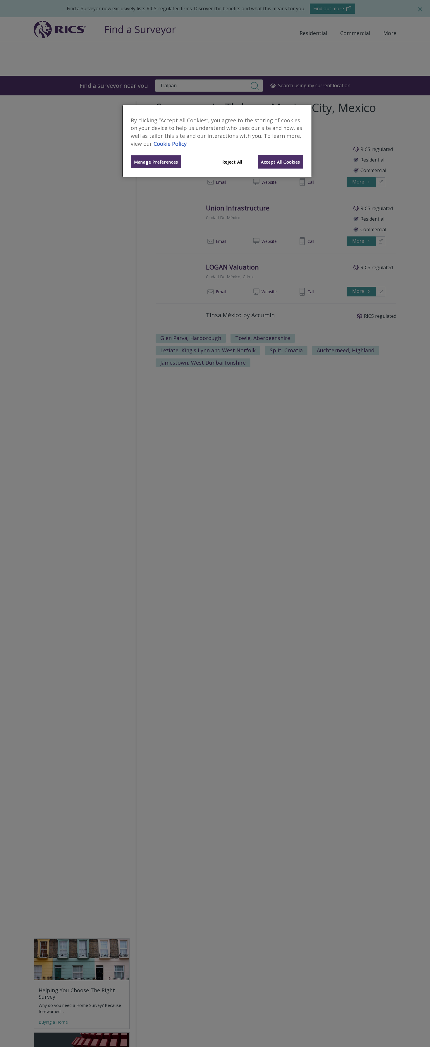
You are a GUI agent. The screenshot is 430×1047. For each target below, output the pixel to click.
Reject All (232, 162)
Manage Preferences (156, 162)
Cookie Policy (170, 143)
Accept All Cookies (280, 162)
